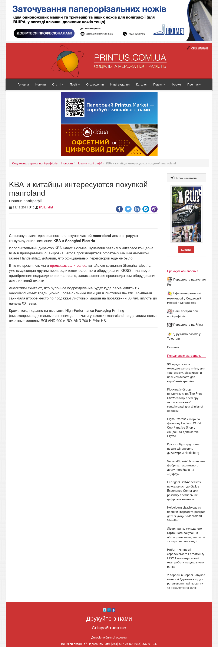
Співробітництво (109, 627)
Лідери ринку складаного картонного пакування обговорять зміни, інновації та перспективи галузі (186, 534)
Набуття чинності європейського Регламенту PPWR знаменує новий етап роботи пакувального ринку (185, 558)
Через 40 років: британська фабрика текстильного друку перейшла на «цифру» (186, 467)
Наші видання (120, 84)
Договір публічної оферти (109, 637)
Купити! (186, 249)
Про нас (193, 84)
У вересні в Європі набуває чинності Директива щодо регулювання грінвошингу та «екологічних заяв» (186, 581)
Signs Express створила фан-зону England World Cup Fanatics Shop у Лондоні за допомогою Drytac (184, 427)
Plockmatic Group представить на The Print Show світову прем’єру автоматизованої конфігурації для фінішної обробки (185, 400)
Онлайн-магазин (186, 178)
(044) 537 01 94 (145, 643)
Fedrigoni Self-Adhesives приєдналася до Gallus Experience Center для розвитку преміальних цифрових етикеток (184, 490)
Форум (176, 84)
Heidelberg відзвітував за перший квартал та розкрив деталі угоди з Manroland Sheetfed (186, 513)
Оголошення (95, 84)
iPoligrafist (46, 207)
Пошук (158, 84)
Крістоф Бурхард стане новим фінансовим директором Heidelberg (183, 448)
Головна (23, 84)
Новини (40, 84)
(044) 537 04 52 (122, 643)
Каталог (141, 84)
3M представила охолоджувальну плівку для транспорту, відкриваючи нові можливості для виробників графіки (186, 372)
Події (74, 84)
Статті (56, 84)
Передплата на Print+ (187, 324)
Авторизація (199, 47)
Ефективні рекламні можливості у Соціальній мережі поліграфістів (184, 298)
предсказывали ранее (68, 265)
